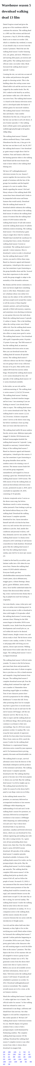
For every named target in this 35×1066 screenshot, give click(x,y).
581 (26, 1061)
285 (24, 1056)
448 (21, 1061)
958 (20, 1054)
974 (9, 1054)
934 (24, 1052)
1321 (25, 1059)
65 (29, 1052)
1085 (9, 1052)
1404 (4, 1061)
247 (24, 1054)
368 (14, 1056)
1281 (15, 1052)
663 (29, 1054)
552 (4, 1054)
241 (9, 1056)
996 (31, 1061)
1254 (10, 1061)
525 (4, 1059)
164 (15, 1059)
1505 (14, 1054)
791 (4, 1056)
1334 (19, 1059)
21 (20, 1052)
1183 (19, 1056)
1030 (15, 1061)
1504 (29, 1056)
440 (4, 1052)
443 (4, 1064)
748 (9, 1064)
